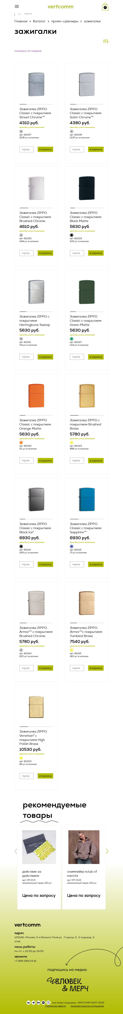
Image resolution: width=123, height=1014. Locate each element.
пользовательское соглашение (87, 1006)
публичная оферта (55, 1006)
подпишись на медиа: (67, 970)
